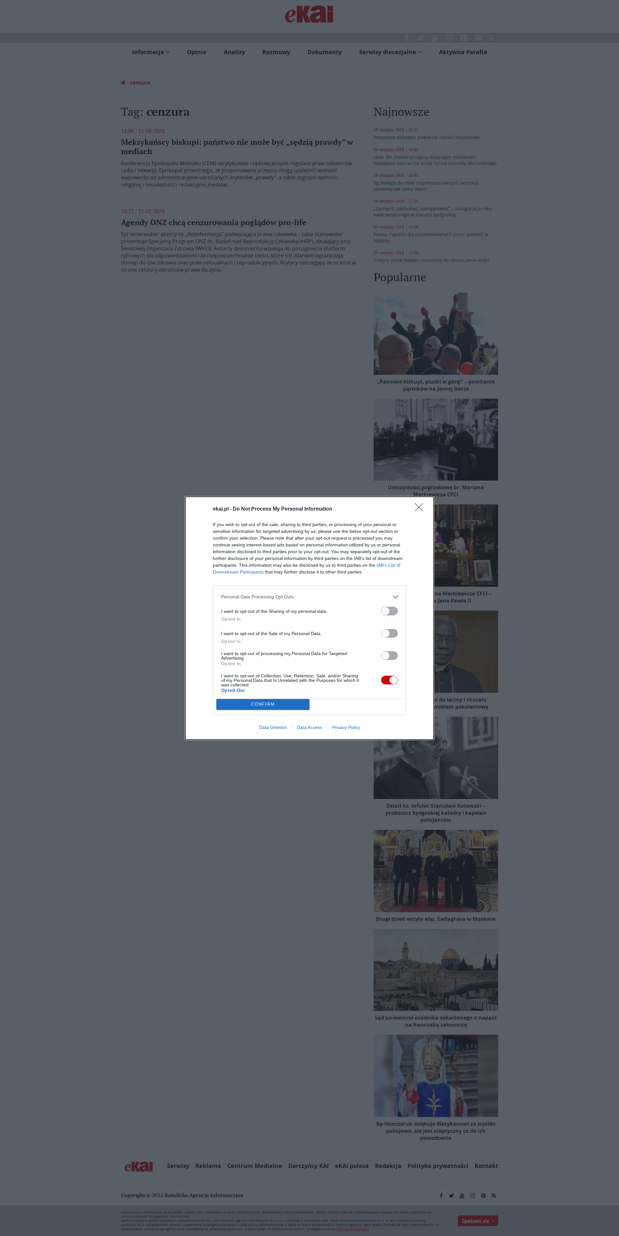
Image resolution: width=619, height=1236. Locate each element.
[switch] (389, 611)
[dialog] (309, 618)
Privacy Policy (346, 727)
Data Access (309, 727)
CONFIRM (263, 704)
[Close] (421, 509)
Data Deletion (273, 727)
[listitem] (309, 596)
